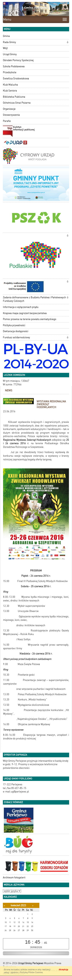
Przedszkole (9, 72)
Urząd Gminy (10, 54)
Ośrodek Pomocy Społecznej (18, 60)
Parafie (7, 121)
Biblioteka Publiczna (14, 96)
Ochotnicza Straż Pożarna (17, 102)
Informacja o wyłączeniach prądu (20, 307)
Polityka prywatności (14, 325)
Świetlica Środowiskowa (16, 78)
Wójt (5, 48)
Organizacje (9, 108)
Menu (7, 19)
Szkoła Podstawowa (14, 66)
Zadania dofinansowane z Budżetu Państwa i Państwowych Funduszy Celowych (34, 299)
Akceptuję (63, 969)
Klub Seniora (10, 90)
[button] (67, 42)
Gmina (6, 36)
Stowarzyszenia (11, 114)
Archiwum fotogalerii (14, 877)
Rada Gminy (9, 42)
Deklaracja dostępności (15, 331)
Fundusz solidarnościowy (16, 337)
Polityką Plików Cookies (31, 972)
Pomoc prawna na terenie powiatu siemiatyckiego (29, 319)
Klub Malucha (10, 84)
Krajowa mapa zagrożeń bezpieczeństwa (25, 313)
